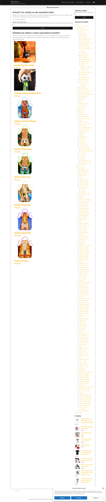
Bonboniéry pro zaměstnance (86, 387)
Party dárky (81, 142)
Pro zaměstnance (82, 385)
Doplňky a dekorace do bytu (85, 43)
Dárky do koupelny (83, 33)
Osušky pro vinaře (83, 365)
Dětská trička (84, 276)
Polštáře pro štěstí (83, 181)
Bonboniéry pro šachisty (84, 298)
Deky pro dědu (82, 227)
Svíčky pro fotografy (83, 254)
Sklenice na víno (86, 68)
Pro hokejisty (81, 280)
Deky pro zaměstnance (84, 388)
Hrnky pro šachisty (83, 302)
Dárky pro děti (81, 100)
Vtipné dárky (82, 158)
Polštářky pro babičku (84, 208)
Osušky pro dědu (83, 230)
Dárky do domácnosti (83, 26)
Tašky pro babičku (83, 215)
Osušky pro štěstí (83, 179)
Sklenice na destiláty (87, 66)
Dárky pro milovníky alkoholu (85, 94)
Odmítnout (79, 498)
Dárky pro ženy (81, 111)
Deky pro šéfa (82, 320)
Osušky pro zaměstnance (85, 394)
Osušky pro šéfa (83, 324)
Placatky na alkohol (83, 146)
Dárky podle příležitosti (83, 79)
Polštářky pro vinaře (83, 366)
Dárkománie (15, 2)
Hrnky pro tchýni (83, 352)
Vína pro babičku (83, 219)
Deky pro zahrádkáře (84, 374)
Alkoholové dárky (83, 114)
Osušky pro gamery (83, 267)
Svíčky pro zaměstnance (85, 401)
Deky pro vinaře (82, 361)
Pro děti (88, 2)
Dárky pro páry (81, 109)
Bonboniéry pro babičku (84, 199)
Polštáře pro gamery (84, 269)
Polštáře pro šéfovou (84, 341)
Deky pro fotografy (83, 247)
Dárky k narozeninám (84, 81)
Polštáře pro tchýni (83, 355)
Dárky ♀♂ (78, 166)
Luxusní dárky (82, 140)
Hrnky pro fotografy (83, 249)
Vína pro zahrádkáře (83, 383)
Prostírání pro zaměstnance (85, 400)
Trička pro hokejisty (83, 293)
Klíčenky (81, 135)
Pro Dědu (80, 221)
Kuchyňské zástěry (85, 61)
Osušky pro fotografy (84, 251)
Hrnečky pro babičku (84, 205)
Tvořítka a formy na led (86, 72)
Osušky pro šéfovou (83, 339)
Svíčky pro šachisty (83, 309)
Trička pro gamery (83, 274)
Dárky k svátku (82, 87)
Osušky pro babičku (83, 206)
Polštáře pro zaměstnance (85, 396)
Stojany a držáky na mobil (87, 151)
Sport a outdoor (82, 153)
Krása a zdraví (82, 138)
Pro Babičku (80, 197)
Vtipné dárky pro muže (86, 160)
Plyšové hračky (84, 103)
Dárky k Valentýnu (83, 89)
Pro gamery (80, 262)
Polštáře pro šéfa (83, 326)
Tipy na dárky (81, 112)
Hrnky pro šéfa (82, 322)
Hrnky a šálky (84, 57)
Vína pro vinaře (82, 368)
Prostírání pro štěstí (83, 184)
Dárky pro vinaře (83, 98)
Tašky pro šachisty (83, 311)
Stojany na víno (84, 70)
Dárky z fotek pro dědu (84, 225)
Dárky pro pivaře (83, 96)
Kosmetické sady (83, 136)
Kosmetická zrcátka (85, 46)
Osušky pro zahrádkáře (84, 377)
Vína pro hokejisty (83, 295)
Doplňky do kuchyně (83, 55)
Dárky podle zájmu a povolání (84, 90)
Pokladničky (83, 52)
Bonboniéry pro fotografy (85, 245)
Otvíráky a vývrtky (85, 63)
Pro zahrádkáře (81, 370)
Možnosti (96, 498)
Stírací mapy (82, 155)
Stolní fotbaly (82, 157)
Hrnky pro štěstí (83, 175)
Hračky (80, 101)
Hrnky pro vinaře (83, 363)
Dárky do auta (82, 28)
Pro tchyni (80, 346)
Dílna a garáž (84, 37)
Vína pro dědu (82, 241)
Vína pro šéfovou (83, 344)
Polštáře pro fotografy (84, 252)
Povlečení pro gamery (84, 271)
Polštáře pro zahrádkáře (84, 379)
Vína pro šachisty (83, 315)
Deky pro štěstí (82, 173)
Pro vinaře (80, 357)
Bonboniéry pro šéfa (83, 319)
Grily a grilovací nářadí (86, 39)
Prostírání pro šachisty (84, 308)
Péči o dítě (78, 412)
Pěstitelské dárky (83, 144)
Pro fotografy (81, 243)
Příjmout (62, 498)
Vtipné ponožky (82, 164)
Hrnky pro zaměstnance (84, 390)
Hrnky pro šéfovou (83, 337)
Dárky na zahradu (83, 35)
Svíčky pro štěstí (83, 186)
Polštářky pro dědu (83, 232)
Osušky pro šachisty (84, 304)
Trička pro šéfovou (83, 342)
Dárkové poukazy (83, 122)
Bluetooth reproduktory (86, 149)
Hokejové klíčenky (83, 285)
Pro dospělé (80, 2)
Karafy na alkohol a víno (86, 59)
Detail (19, 68)
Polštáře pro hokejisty (84, 291)
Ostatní (80, 177)
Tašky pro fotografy (83, 256)
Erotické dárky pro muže (86, 127)
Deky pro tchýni (82, 350)
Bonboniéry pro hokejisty (84, 282)
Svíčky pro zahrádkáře (84, 381)
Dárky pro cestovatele (84, 92)
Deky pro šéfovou (83, 335)
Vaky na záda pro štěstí (84, 193)
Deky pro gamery (83, 263)
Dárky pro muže (81, 107)
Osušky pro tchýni (83, 354)
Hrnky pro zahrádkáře (84, 376)
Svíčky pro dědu (83, 234)
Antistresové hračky (83, 116)
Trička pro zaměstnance (84, 405)
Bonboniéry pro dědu (84, 223)
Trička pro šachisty (83, 313)
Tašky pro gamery (83, 273)
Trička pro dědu (82, 239)
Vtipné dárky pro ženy (86, 162)
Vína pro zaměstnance (84, 411)
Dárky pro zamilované (84, 124)
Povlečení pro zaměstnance (85, 398)
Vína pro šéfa (82, 330)
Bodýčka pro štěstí (83, 169)
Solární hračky (84, 105)
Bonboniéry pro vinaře (84, 359)
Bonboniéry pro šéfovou (84, 333)
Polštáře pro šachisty (84, 306)
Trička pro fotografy (67, 2)
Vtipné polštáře (84, 54)
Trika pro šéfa (82, 328)
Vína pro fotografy (83, 260)
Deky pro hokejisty (83, 284)
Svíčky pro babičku (83, 210)
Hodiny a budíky (84, 44)
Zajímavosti (17, 490)
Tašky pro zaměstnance (84, 403)
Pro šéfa (80, 317)
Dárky (77, 24)
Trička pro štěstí (83, 188)
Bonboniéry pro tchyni (84, 348)
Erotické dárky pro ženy (86, 129)
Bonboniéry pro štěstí (84, 171)
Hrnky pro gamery (83, 265)
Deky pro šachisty (83, 300)
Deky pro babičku (83, 203)
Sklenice (83, 65)
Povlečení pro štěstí (83, 182)
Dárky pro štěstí (81, 168)
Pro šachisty (81, 296)
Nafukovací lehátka (85, 41)
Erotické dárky (82, 125)
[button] (103, 488)
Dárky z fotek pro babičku (85, 201)
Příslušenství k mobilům (84, 147)
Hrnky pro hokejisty (83, 287)
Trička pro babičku (83, 217)
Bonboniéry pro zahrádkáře (85, 372)
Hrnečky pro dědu (83, 228)
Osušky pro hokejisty (84, 289)
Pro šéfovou (80, 331)
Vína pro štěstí (82, 195)
